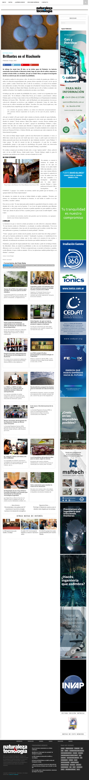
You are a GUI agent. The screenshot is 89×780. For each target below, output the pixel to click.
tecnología (77, 748)
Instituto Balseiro (65, 762)
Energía (70, 741)
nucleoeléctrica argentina (73, 757)
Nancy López (13, 267)
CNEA (62, 750)
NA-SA (78, 769)
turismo (71, 760)
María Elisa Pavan (39, 265)
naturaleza (79, 767)
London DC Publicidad (13, 774)
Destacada (72, 764)
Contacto (45, 2)
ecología (75, 753)
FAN (81, 757)
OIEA (80, 755)
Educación (60, 741)
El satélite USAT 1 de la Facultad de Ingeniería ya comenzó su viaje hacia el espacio (29, 532)
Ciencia (50, 741)
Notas (10, 2)
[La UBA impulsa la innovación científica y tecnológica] (11, 529)
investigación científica (66, 753)
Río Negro (80, 753)
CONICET (66, 750)
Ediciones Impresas (33, 2)
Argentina (15, 265)
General (41, 741)
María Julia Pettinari (49, 265)
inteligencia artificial (70, 769)
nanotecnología (64, 767)
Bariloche (78, 764)
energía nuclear (69, 748)
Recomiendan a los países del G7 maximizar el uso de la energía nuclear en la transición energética (15, 509)
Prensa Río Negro (65, 764)
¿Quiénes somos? (20, 2)
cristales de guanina (29, 265)
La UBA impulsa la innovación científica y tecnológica (9, 531)
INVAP (74, 767)
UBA (24, 267)
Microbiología (6, 267)
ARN (81, 748)
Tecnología (31, 741)
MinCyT (62, 769)
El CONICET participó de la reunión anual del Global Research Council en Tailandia (47, 532)
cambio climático (74, 762)
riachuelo (20, 267)
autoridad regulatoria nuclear (77, 750)
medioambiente (64, 760)
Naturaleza (19, 741)
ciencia (62, 748)
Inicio (4, 2)
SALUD (75, 760)
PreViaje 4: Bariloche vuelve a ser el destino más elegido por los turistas (44, 508)
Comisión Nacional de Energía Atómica (69, 755)
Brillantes (21, 265)
